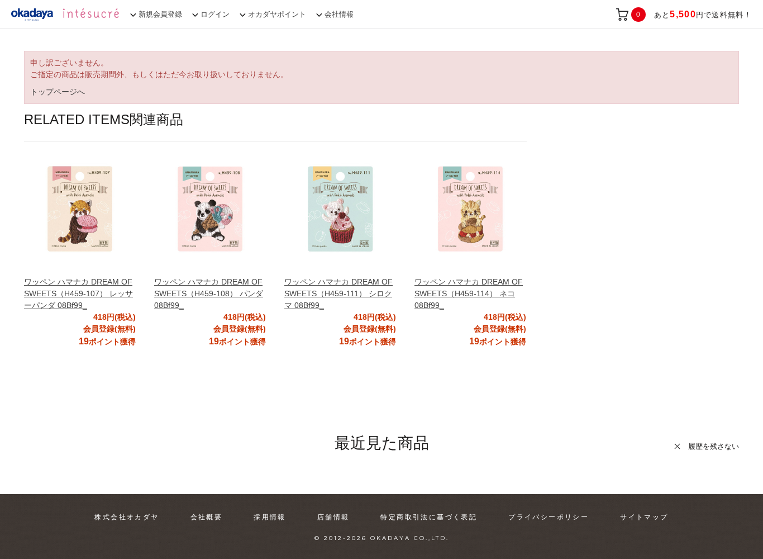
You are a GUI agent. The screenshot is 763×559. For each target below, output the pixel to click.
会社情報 (339, 14)
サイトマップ (644, 517)
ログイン (215, 14)
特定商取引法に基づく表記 (428, 517)
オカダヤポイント (277, 14)
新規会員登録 (160, 14)
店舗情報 (333, 517)
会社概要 (206, 517)
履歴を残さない (713, 446)
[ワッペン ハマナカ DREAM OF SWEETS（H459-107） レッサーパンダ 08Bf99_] (80, 209)
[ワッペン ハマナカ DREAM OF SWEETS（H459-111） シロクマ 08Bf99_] (340, 209)
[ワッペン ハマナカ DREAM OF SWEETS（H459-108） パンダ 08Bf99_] (210, 209)
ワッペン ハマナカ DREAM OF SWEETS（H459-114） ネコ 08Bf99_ (468, 293)
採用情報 (270, 517)
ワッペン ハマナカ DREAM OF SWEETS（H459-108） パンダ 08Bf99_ (208, 293)
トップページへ (57, 91)
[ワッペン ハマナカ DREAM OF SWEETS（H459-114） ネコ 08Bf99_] (470, 209)
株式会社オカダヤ (126, 517)
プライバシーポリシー (548, 517)
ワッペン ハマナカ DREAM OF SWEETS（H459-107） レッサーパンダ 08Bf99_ (78, 293)
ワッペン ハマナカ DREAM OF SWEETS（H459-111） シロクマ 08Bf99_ (338, 293)
